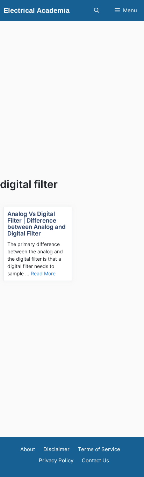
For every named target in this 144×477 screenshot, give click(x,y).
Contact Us (95, 460)
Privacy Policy (56, 460)
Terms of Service (99, 449)
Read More (43, 273)
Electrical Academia (36, 10)
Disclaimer (56, 449)
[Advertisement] (72, 93)
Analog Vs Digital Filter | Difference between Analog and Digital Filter (36, 223)
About (27, 449)
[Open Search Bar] (96, 10)
